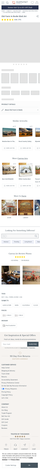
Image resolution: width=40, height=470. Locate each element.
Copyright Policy (7, 395)
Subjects (9, 10)
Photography (11, 325)
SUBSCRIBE (33, 344)
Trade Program (6, 413)
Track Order (5, 374)
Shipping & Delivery (8, 371)
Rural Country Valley (25, 141)
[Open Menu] (2, 3)
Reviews (4, 428)
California (26, 305)
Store (9, 217)
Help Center (5, 368)
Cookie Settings (10, 465)
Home (3, 10)
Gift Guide (5, 419)
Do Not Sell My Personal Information (14, 386)
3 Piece (9, 315)
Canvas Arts (22, 158)
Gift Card (4, 422)
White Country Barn (25, 179)
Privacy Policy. (32, 347)
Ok (29, 465)
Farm (23, 12)
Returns (4, 377)
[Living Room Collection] (28, 242)
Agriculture (7, 305)
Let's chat (4, 398)
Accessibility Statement (9, 380)
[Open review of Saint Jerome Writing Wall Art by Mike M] (10, 275)
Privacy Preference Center (10, 383)
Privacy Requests (11, 389)
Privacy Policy (15, 459)
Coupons (4, 425)
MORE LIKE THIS (10, 148)
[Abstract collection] (6, 242)
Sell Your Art (5, 416)
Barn (17, 305)
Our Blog (4, 410)
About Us (4, 407)
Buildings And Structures (30, 10)
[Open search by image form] (4, 236)
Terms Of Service (23, 347)
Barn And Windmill (7, 179)
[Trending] (16, 242)
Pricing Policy (6, 392)
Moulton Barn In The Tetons (8, 141)
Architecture (17, 10)
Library (25, 217)
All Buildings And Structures (11, 12)
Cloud (35, 305)
